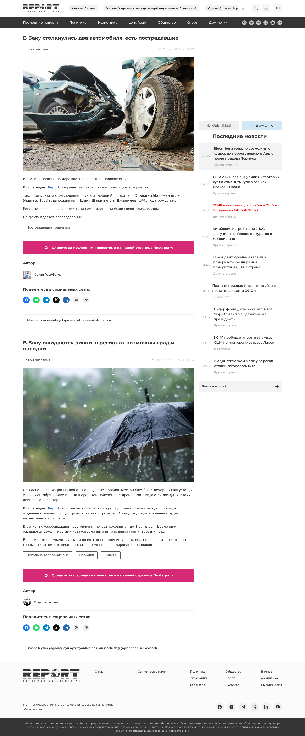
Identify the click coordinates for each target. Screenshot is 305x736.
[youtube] (279, 22)
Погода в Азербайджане (48, 555)
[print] (76, 300)
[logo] (41, 8)
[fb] (244, 22)
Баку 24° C (265, 125)
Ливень (110, 555)
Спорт (230, 678)
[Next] (240, 8)
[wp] (36, 300)
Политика (197, 671)
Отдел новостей (46, 602)
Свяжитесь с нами (152, 671)
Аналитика (269, 678)
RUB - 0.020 (222, 125)
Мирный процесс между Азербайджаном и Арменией (151, 8)
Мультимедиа (271, 685)
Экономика (198, 678)
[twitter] (265, 22)
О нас (99, 671)
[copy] (86, 300)
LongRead (197, 685)
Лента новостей (214, 386)
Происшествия (38, 49)
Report (53, 187)
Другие (215, 22)
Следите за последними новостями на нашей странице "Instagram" (113, 248)
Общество (233, 671)
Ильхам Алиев (83, 8)
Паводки (86, 555)
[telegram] (258, 22)
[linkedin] (272, 22)
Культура (232, 685)
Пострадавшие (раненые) (49, 227)
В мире (266, 671)
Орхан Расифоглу (47, 274)
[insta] (251, 22)
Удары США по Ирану (226, 8)
